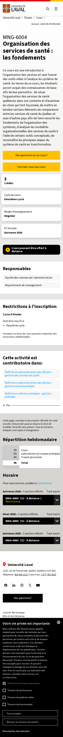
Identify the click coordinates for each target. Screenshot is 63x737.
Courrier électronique (14, 612)
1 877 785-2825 (48, 574)
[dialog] (31, 677)
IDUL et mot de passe (13, 616)
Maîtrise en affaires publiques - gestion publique (28, 395)
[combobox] (58, 622)
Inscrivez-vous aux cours (31, 167)
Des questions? (23, 598)
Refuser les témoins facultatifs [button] (22, 721)
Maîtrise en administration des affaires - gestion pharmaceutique (29, 384)
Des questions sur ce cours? (31, 155)
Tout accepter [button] (14, 713)
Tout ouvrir (53, 491)
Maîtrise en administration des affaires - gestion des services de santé (29, 373)
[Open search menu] (47, 9)
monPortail (44, 483)
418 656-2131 (21, 574)
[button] (16, 731)
